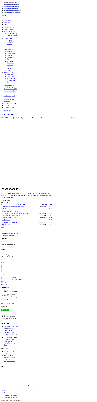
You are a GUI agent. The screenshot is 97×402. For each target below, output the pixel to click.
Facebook (6, 290)
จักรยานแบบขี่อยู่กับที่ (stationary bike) (11, 211)
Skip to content (7, 110)
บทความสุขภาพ (12, 386)
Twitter (5, 292)
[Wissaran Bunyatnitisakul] (1, 266)
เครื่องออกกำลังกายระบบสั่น (9, 222)
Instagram (6, 295)
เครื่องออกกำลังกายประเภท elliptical (11, 215)
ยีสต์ (5, 355)
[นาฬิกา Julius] (1, 230)
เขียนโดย (44, 204)
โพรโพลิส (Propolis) (9, 357)
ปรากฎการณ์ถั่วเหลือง (9, 351)
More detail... (4, 284)
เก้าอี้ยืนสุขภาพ (6, 220)
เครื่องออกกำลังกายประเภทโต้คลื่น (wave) (13, 206)
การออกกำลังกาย (21, 386)
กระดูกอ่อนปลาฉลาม (9, 361)
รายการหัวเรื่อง (21, 204)
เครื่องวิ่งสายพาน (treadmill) (9, 217)
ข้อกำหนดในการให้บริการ (11, 397)
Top (5, 390)
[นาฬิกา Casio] (1, 241)
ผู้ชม (51, 204)
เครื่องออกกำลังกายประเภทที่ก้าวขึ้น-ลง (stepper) (15, 213)
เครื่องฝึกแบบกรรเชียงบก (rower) (10, 209)
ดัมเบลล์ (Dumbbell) (7, 224)
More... (13, 235)
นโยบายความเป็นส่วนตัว (10, 395)
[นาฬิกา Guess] (1, 252)
